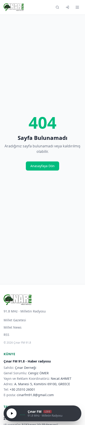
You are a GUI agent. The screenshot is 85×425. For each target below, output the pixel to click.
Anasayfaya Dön (42, 166)
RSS (6, 334)
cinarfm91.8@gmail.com (35, 395)
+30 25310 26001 (22, 389)
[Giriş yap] (67, 7)
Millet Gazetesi (15, 320)
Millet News (13, 327)
